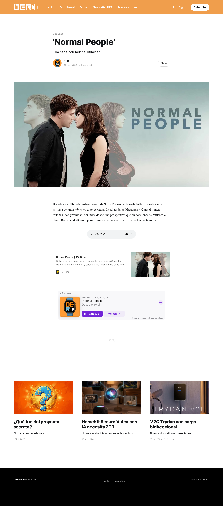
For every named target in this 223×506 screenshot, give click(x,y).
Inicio (50, 7)
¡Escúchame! (67, 7)
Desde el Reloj (20, 479)
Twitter (106, 481)
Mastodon (119, 481)
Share (164, 63)
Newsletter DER (102, 7)
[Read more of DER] (57, 63)
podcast (58, 33)
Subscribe (200, 7)
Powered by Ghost (199, 479)
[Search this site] (172, 7)
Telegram (123, 7)
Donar (84, 7)
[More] (135, 7)
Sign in (183, 7)
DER (66, 61)
